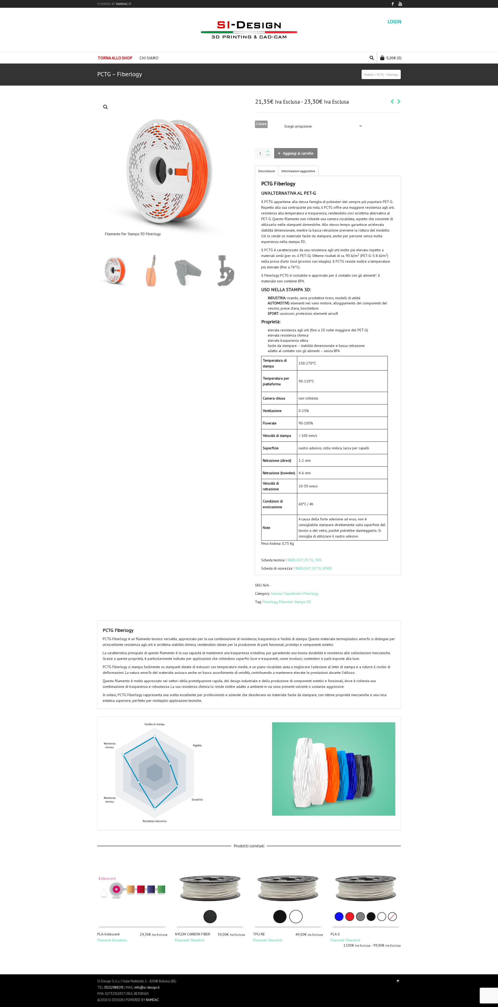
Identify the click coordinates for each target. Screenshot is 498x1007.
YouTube (400, 4)
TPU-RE (259, 934)
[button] (105, 107)
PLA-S (335, 934)
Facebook (393, 4)
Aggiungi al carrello (298, 153)
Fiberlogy (269, 601)
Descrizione (266, 171)
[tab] (266, 171)
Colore (261, 123)
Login (395, 21)
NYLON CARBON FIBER (192, 934)
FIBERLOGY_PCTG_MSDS (313, 568)
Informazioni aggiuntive (298, 171)
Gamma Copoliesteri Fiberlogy (295, 593)
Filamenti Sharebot (189, 940)
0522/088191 (114, 987)
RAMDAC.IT (123, 4)
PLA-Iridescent (108, 934)
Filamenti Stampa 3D (295, 601)
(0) (394, 57)
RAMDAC (152, 1000)
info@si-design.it (147, 987)
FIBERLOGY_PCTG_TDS (304, 560)
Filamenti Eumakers (112, 940)
